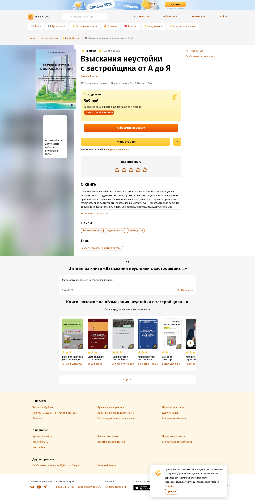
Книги (37, 26)
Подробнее (170, 486)
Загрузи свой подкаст (184, 26)
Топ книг (133, 26)
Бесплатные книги (86, 26)
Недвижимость (115, 230)
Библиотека (170, 16)
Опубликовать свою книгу (200, 56)
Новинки (112, 26)
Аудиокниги (58, 26)
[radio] (117, 169)
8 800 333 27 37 (65, 486)
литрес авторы (112, 248)
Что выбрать (141, 16)
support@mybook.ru (89, 486)
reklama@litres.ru (115, 486)
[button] (190, 343)
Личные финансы (92, 230)
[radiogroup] (131, 170)
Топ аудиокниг (155, 26)
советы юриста (91, 248)
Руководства (135, 230)
